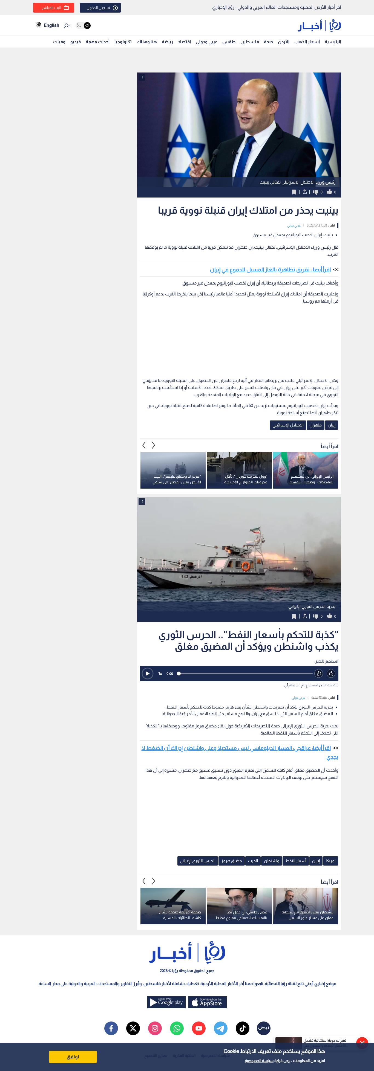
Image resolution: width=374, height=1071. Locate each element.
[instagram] (155, 1028)
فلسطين (249, 41)
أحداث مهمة (98, 41)
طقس (228, 41)
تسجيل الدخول (98, 7)
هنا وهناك (147, 41)
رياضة (167, 41)
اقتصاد (184, 41)
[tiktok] (242, 1028)
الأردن (283, 41)
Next (144, 445)
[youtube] (199, 1028)
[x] (133, 1028)
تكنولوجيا (123, 41)
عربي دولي (294, 225)
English (51, 25)
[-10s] (319, 673)
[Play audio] (147, 673)
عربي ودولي (206, 41)
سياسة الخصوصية (259, 1060)
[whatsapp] (177, 1028)
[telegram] (221, 1028)
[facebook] (111, 1028)
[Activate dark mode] (83, 25)
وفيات (59, 41)
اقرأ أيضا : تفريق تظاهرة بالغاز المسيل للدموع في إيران (270, 269)
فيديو (75, 41)
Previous (153, 445)
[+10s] (331, 673)
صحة (268, 41)
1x (160, 673)
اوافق (73, 1057)
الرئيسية (333, 41)
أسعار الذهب (307, 41)
